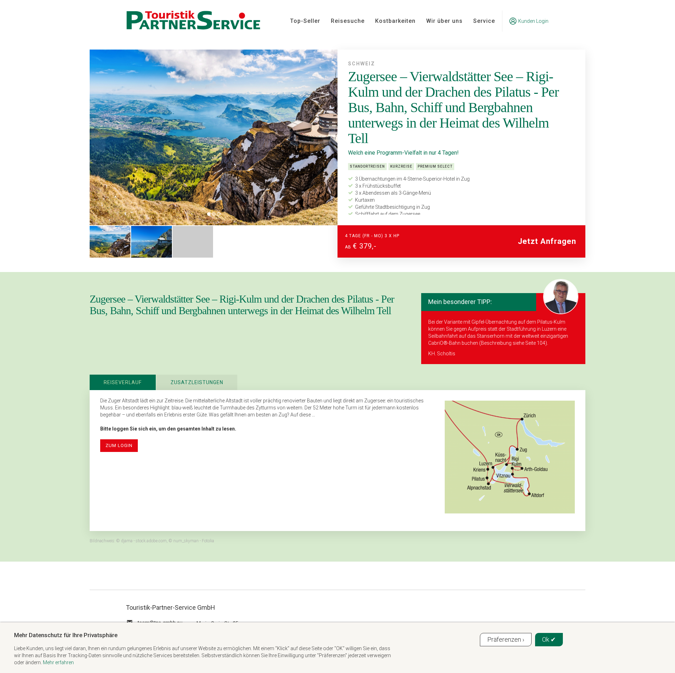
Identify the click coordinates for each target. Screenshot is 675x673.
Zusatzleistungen (197, 382)
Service (484, 21)
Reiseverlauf (123, 382)
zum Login (119, 445)
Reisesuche (348, 21)
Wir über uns (444, 21)
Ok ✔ (549, 639)
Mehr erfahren (58, 662)
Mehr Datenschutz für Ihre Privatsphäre (65, 635)
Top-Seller (305, 21)
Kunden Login (533, 21)
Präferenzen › (505, 639)
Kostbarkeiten (395, 21)
